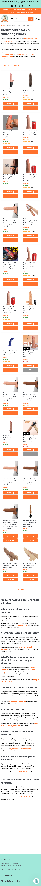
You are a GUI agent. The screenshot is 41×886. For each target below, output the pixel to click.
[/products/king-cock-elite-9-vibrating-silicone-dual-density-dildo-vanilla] (10, 298)
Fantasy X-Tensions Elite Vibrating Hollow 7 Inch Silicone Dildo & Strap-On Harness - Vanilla (10, 397)
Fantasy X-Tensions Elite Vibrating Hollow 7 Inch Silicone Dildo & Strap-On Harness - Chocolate (30, 397)
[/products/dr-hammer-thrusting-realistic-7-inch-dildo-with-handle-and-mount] (30, 210)
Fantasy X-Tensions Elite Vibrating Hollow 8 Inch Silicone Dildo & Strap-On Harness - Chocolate (30, 481)
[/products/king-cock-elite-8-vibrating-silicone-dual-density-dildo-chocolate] (30, 122)
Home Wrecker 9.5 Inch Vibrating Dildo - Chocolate (30, 91)
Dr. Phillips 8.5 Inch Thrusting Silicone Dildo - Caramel (9, 177)
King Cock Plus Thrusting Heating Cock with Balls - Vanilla (9, 92)
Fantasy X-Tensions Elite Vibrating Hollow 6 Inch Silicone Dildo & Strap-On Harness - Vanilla (10, 223)
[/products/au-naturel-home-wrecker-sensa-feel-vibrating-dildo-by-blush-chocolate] (30, 80)
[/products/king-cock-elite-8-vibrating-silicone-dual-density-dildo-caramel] (30, 166)
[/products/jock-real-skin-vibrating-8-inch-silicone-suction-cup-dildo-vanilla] (10, 122)
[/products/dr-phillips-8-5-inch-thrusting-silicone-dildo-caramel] (10, 166)
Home (3, 25)
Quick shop (10, 104)
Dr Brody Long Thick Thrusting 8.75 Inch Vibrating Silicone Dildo (29, 354)
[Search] (30, 19)
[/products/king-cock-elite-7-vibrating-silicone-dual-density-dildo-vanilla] (30, 254)
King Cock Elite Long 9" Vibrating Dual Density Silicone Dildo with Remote (10, 310)
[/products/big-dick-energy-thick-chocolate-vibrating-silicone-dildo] (10, 554)
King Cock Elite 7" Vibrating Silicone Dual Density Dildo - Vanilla (29, 266)
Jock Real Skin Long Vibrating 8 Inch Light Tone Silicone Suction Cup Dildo (10, 134)
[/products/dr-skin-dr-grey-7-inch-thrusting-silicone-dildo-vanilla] (30, 298)
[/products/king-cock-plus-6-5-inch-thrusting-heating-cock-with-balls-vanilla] (10, 80)
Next (23, 589)
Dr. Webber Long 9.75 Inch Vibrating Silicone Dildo (10, 438)
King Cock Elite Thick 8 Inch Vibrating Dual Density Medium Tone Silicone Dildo (30, 178)
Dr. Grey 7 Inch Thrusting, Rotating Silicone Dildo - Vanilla (29, 310)
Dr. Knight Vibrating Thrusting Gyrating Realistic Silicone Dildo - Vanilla (29, 439)
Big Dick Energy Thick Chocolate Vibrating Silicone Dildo (10, 565)
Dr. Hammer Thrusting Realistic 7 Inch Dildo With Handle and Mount (30, 222)
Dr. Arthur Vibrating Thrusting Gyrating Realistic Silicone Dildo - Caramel (29, 523)
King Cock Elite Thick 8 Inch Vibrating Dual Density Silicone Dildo (30, 133)
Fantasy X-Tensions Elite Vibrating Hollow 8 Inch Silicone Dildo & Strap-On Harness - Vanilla (10, 481)
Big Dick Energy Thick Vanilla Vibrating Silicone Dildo (30, 565)
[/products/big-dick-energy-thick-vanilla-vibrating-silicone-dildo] (30, 554)
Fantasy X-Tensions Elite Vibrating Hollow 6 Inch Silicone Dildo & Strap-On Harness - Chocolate (10, 524)
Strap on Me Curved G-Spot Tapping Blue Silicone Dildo (10, 353)
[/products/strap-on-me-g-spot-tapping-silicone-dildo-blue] (10, 342)
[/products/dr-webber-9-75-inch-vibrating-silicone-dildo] (10, 427)
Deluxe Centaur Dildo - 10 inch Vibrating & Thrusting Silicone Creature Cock (10, 266)
